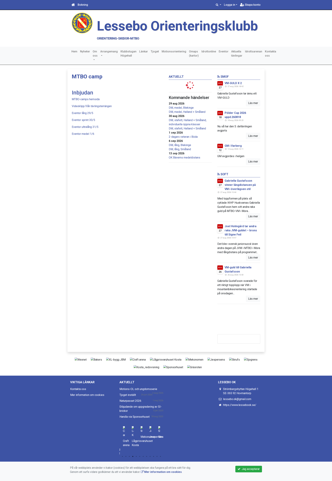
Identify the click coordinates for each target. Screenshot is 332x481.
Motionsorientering (174, 51)
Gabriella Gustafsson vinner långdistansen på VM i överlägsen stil (240, 185)
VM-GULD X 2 (233, 83)
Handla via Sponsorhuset (134, 416)
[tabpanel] (124, 435)
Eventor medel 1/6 (83, 133)
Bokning (83, 4)
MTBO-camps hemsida (86, 99)
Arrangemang (109, 51)
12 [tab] (160, 456)
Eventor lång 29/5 (82, 113)
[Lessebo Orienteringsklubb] (82, 22)
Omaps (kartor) (194, 53)
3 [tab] (129, 456)
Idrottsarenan (253, 51)
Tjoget (155, 51)
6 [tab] (139, 456)
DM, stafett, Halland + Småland (187, 128)
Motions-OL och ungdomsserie (138, 389)
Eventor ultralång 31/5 (85, 127)
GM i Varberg (233, 145)
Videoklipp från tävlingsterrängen (92, 106)
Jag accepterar (250, 469)
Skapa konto (252, 4)
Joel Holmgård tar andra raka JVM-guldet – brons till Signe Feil (241, 230)
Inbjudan (82, 92)
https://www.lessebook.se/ (239, 405)
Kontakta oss (270, 53)
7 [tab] (143, 456)
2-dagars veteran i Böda (183, 136)
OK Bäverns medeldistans (184, 157)
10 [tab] (153, 456)
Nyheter (85, 51)
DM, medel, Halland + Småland (187, 112)
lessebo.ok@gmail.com (237, 399)
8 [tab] (146, 456)
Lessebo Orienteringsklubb (177, 26)
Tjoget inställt (127, 395)
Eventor (223, 51)
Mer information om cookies (87, 395)
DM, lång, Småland (180, 149)
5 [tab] (136, 456)
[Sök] (218, 4)
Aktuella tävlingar (236, 53)
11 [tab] (157, 456)
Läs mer (253, 103)
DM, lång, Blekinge (180, 145)
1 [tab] (122, 456)
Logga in (229, 4)
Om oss (95, 53)
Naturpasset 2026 (130, 400)
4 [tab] (133, 456)
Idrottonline (208, 51)
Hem (74, 51)
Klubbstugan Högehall (128, 53)
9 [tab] (150, 456)
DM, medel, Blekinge (181, 107)
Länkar (143, 51)
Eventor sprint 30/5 (83, 120)
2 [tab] (126, 456)
